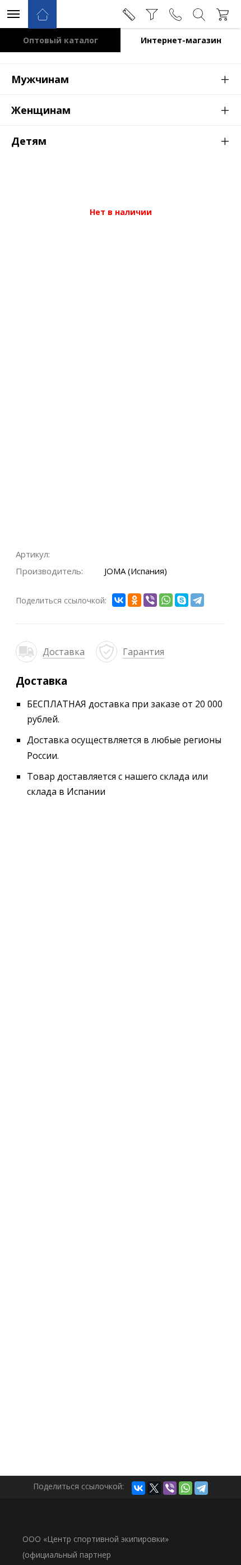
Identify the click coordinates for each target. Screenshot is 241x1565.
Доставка (64, 652)
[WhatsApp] (166, 600)
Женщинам (120, 109)
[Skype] (181, 600)
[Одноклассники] (134, 600)
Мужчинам (120, 78)
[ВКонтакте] (119, 600)
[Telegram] (197, 600)
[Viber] (150, 600)
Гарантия (143, 652)
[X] (154, 1488)
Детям (120, 140)
